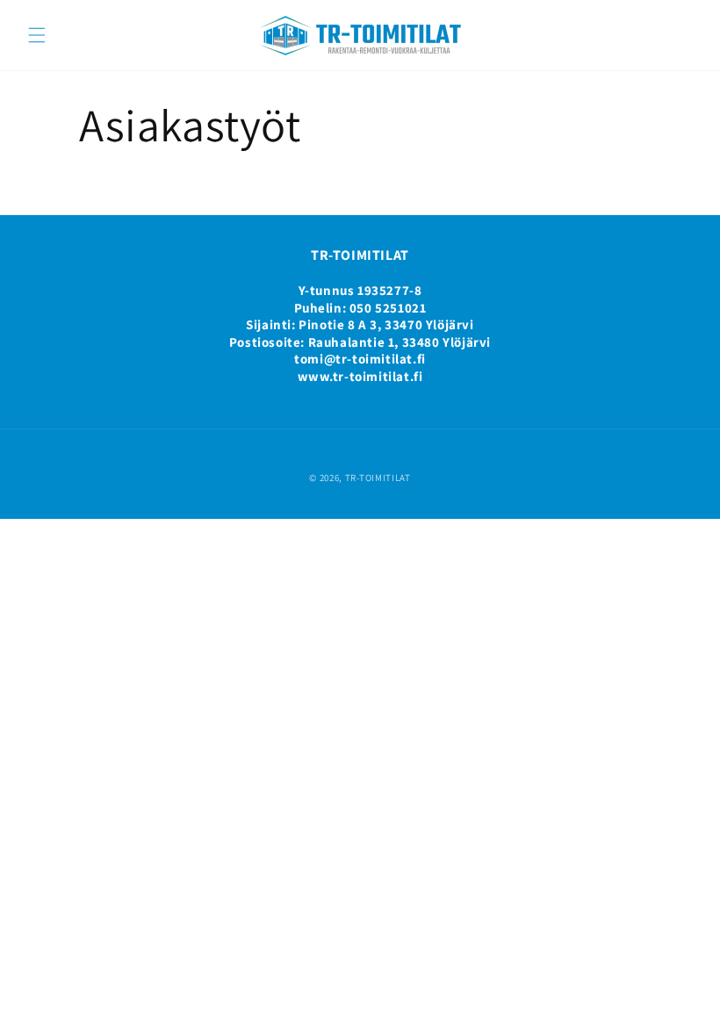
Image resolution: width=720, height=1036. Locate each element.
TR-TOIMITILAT (378, 477)
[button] (37, 35)
